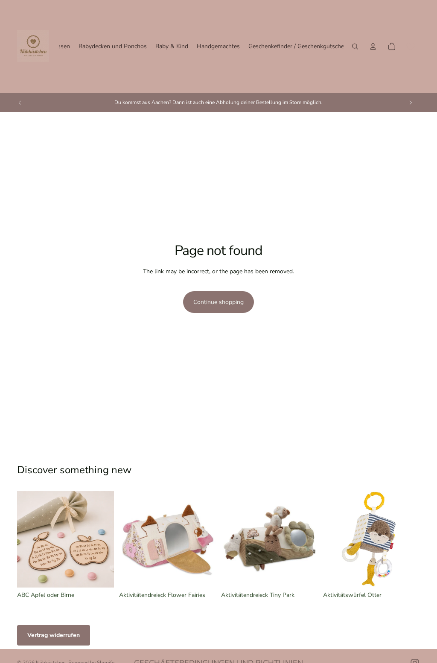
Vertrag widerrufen (53, 635)
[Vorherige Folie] (20, 102)
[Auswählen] (100, 574)
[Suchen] (355, 46)
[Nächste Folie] (410, 102)
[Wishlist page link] (410, 46)
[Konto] (373, 46)
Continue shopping (218, 302)
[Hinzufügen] (202, 574)
